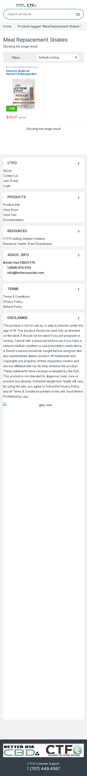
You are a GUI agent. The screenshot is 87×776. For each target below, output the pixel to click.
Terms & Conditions (16, 296)
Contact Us (10, 175)
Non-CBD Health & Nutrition (22, 66)
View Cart (9, 215)
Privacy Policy (12, 301)
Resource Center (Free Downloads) (27, 243)
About (7, 170)
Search (78, 14)
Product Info (11, 204)
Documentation (13, 220)
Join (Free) (10, 181)
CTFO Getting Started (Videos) (24, 238)
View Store (10, 209)
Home (7, 26)
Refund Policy (12, 306)
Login (7, 186)
